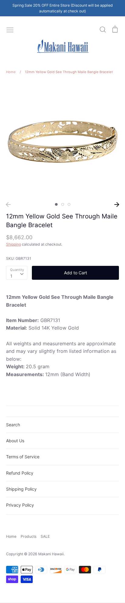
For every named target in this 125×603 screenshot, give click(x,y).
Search (13, 424)
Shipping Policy (21, 489)
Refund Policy (19, 473)
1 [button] (56, 204)
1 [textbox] (11, 276)
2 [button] (62, 204)
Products (28, 536)
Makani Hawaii (51, 554)
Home (11, 536)
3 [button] (69, 204)
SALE (45, 536)
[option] (62, 140)
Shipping (13, 244)
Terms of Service (22, 456)
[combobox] (16, 273)
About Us (15, 440)
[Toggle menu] (10, 29)
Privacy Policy (20, 505)
